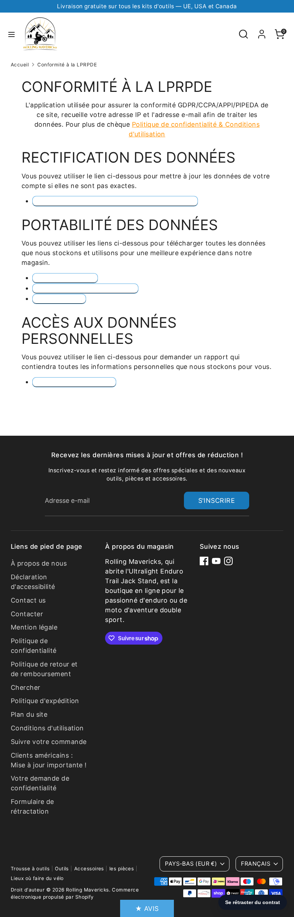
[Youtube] (216, 561)
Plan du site (29, 714)
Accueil (20, 64)
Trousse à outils (30, 868)
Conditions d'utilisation (47, 728)
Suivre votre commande (48, 741)
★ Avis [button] (147, 908)
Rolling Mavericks (87, 890)
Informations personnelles (85, 288)
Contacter (27, 614)
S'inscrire (216, 500)
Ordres (59, 299)
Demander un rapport (74, 382)
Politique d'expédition (45, 701)
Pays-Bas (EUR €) (191, 863)
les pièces (121, 868)
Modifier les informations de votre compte (115, 201)
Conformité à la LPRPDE (67, 64)
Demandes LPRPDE (65, 278)
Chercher (26, 687)
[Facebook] (204, 561)
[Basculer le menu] (11, 34)
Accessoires (89, 868)
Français (255, 863)
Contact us (28, 600)
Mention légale (34, 627)
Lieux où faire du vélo (37, 878)
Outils (62, 868)
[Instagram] (228, 561)
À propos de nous (39, 563)
